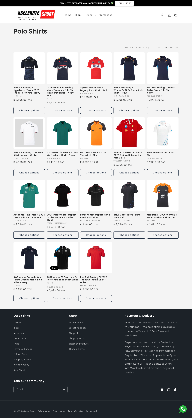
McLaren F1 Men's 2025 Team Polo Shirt (93, 154)
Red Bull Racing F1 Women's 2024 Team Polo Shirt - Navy (128, 90)
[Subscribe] (64, 389)
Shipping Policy (22, 359)
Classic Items (77, 349)
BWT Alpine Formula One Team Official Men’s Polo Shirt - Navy (28, 280)
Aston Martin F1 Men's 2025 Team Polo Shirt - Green (29, 216)
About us (19, 333)
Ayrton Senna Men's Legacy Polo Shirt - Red (93, 89)
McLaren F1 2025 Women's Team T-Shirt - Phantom (162, 216)
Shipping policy (93, 411)
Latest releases (78, 328)
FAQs (16, 343)
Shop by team (77, 338)
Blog (16, 328)
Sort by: (129, 47)
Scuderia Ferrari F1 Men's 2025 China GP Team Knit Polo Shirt (128, 155)
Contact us (20, 338)
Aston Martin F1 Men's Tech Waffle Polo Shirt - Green (62, 154)
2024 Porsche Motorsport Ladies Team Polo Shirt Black (61, 217)
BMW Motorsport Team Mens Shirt (127, 216)
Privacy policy (59, 411)
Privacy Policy (21, 364)
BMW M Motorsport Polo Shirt (160, 154)
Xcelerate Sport (28, 411)
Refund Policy (21, 354)
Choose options (29, 110)
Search (18, 322)
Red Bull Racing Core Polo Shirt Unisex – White (28, 154)
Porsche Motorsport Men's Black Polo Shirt (95, 216)
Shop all (73, 333)
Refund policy (44, 411)
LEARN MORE (124, 3)
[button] (79, 15)
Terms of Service (23, 349)
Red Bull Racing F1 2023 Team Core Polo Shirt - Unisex (93, 280)
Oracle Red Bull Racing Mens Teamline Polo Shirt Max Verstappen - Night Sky (61, 92)
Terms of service (75, 411)
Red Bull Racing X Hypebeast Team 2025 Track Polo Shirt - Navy (27, 90)
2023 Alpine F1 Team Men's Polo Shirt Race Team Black (62, 278)
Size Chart (19, 370)
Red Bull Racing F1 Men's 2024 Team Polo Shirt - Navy (161, 90)
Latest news (76, 322)
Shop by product (79, 343)
